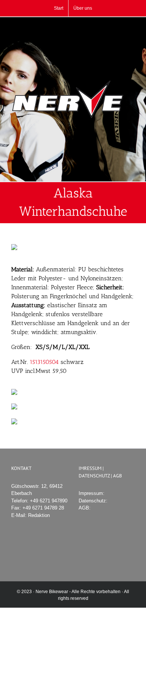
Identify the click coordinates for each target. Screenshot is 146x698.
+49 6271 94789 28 (43, 508)
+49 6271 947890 (48, 501)
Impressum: (91, 493)
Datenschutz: (93, 501)
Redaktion (39, 515)
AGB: (85, 508)
